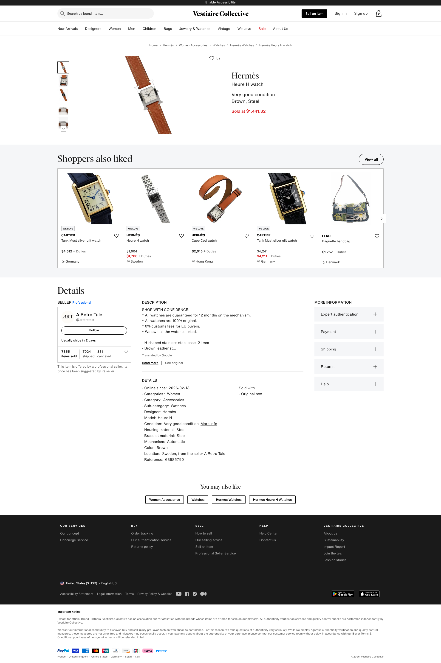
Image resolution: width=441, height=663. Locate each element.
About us (330, 533)
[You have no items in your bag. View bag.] (379, 13)
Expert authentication (340, 314)
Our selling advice (208, 540)
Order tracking (142, 533)
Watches (219, 45)
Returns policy (142, 546)
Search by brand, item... (85, 13)
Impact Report (334, 546)
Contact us (268, 540)
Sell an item (314, 13)
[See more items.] (63, 128)
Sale (262, 28)
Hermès (168, 45)
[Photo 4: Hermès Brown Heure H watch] (63, 109)
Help (325, 384)
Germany (116, 656)
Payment (328, 331)
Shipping (328, 349)
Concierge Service (74, 540)
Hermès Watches (242, 45)
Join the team (334, 553)
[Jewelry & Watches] (214, 29)
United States (99, 656)
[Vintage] (234, 29)
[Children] (160, 29)
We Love (244, 28)
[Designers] (105, 29)
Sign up (361, 13)
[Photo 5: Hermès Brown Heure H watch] (63, 123)
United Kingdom (78, 656)
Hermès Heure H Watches (272, 499)
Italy (137, 656)
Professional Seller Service (215, 553)
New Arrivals (67, 28)
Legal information (109, 594)
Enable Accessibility (220, 2)
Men (131, 28)
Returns (327, 366)
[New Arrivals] (81, 29)
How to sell (203, 533)
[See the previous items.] (63, 61)
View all (371, 159)
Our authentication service (151, 540)
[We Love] (255, 29)
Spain (128, 656)
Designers (93, 28)
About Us (280, 28)
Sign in (341, 13)
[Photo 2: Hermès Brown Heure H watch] (63, 81)
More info (209, 423)
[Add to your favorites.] (116, 235)
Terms (129, 594)
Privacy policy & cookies (154, 594)
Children (149, 28)
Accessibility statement (76, 594)
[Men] (139, 29)
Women (115, 28)
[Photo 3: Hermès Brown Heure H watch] (63, 95)
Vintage (224, 28)
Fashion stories (335, 560)
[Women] (124, 29)
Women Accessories (193, 45)
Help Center (269, 533)
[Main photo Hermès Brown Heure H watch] (63, 67)
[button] (379, 13)
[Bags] (175, 29)
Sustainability (334, 540)
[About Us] (292, 29)
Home (153, 45)
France (61, 656)
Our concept (69, 533)
